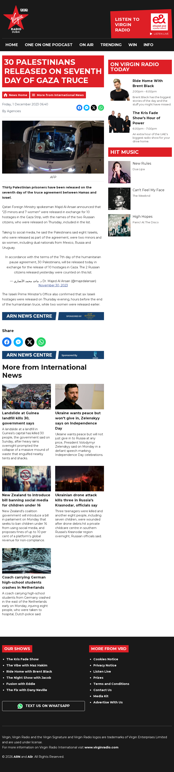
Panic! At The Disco (146, 222)
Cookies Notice (105, 659)
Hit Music (124, 152)
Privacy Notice (104, 665)
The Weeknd (141, 195)
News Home (18, 95)
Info (148, 44)
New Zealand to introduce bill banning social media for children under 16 (26, 500)
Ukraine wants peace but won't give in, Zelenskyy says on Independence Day (78, 420)
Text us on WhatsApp (47, 706)
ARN (17, 757)
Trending (111, 44)
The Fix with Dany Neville (26, 690)
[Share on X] (94, 108)
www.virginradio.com (101, 747)
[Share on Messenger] (87, 108)
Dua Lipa (139, 169)
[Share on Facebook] (79, 108)
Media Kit (100, 696)
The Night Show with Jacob (28, 678)
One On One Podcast (49, 44)
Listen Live (102, 671)
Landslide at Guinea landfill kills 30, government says (20, 418)
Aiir (30, 757)
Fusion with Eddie (20, 684)
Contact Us (102, 690)
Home (12, 44)
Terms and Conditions (111, 684)
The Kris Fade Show (22, 659)
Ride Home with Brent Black (29, 671)
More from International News (60, 95)
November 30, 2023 (53, 285)
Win (132, 44)
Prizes (98, 678)
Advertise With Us (108, 702)
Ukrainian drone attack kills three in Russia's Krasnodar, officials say (76, 500)
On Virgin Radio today (134, 66)
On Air (86, 44)
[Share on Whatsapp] (101, 108)
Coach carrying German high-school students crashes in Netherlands (24, 582)
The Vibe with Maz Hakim (26, 665)
